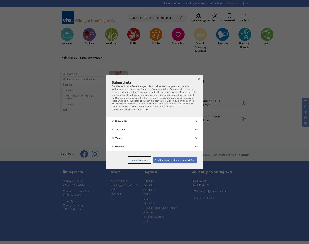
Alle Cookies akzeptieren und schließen (175, 160)
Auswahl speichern (139, 160)
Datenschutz (141, 109)
